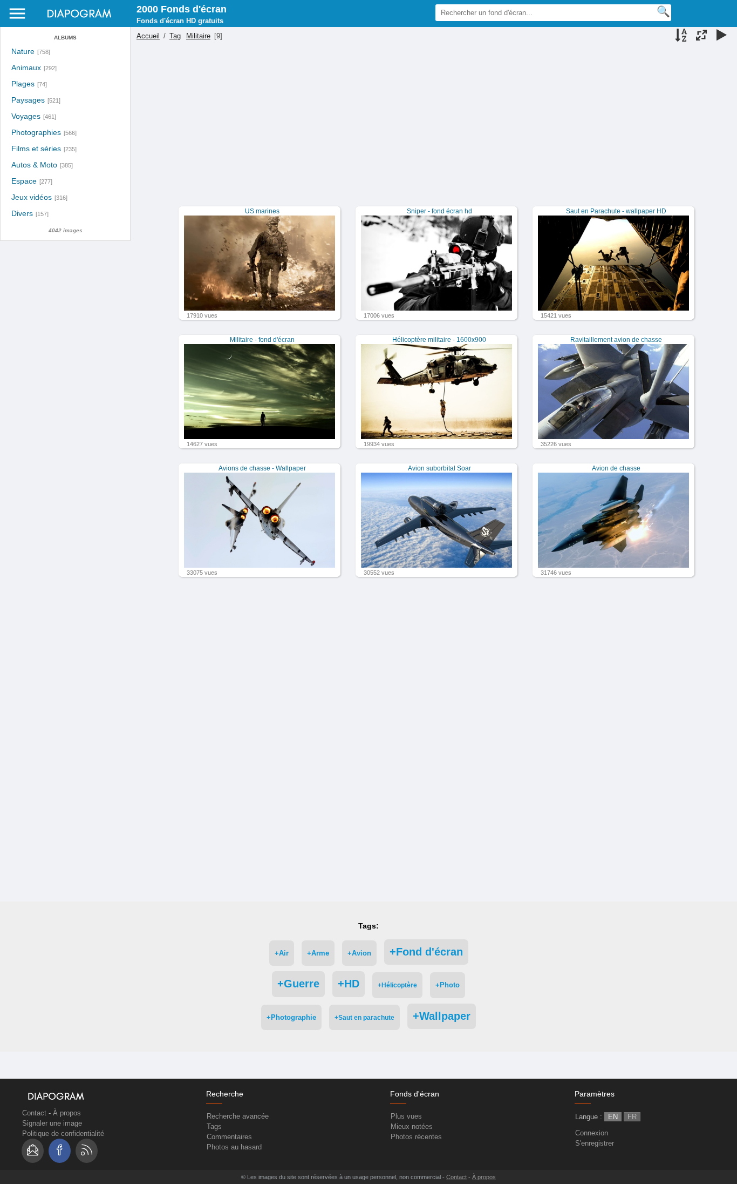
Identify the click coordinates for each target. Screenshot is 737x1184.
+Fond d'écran (426, 952)
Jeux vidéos (31, 197)
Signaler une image (52, 1123)
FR (632, 1117)
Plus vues (406, 1116)
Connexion (591, 1133)
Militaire (198, 36)
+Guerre (298, 984)
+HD (348, 984)
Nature (23, 52)
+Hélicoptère (397, 984)
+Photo (447, 985)
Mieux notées (412, 1126)
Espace (24, 181)
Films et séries (36, 149)
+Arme (318, 953)
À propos (67, 1113)
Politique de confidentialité (63, 1133)
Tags (214, 1126)
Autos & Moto (34, 165)
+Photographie (291, 1017)
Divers (22, 214)
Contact (34, 1113)
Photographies (36, 133)
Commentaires (229, 1137)
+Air (282, 953)
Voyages (25, 116)
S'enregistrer (594, 1143)
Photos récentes (416, 1137)
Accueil (148, 36)
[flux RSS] (87, 1151)
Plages (23, 84)
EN (613, 1117)
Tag (175, 36)
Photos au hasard (234, 1147)
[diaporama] (721, 36)
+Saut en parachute (364, 1017)
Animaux (26, 68)
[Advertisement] (432, 130)
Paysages (28, 100)
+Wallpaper (441, 1016)
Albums (65, 38)
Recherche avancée (238, 1116)
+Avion (359, 953)
